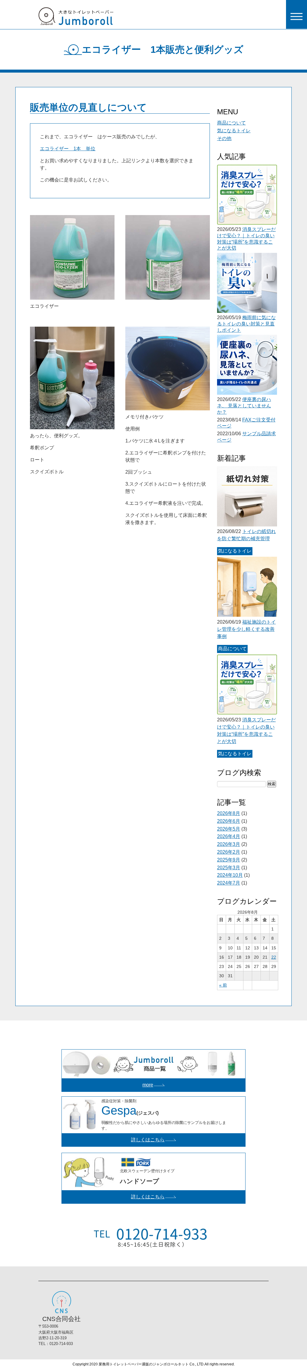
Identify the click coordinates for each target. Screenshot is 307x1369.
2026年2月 (228, 852)
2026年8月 (228, 813)
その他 (224, 138)
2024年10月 (230, 875)
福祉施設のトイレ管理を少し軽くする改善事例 (246, 629)
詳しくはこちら (148, 1139)
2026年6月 (228, 821)
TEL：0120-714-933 (55, 1343)
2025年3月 (228, 867)
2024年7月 (228, 882)
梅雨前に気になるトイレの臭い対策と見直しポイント (246, 324)
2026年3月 (228, 844)
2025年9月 (228, 859)
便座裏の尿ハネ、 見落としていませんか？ (244, 406)
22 (273, 957)
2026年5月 (228, 828)
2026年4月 (228, 836)
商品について (231, 122)
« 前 (223, 985)
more (147, 1084)
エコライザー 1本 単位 (67, 148)
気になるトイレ (234, 130)
